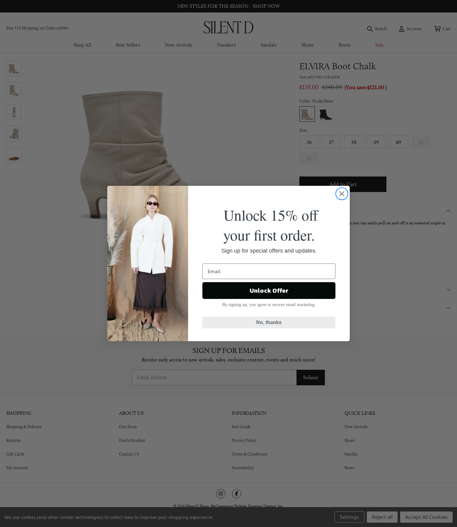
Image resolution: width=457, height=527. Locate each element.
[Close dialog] (341, 193)
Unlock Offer (269, 290)
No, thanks (269, 322)
